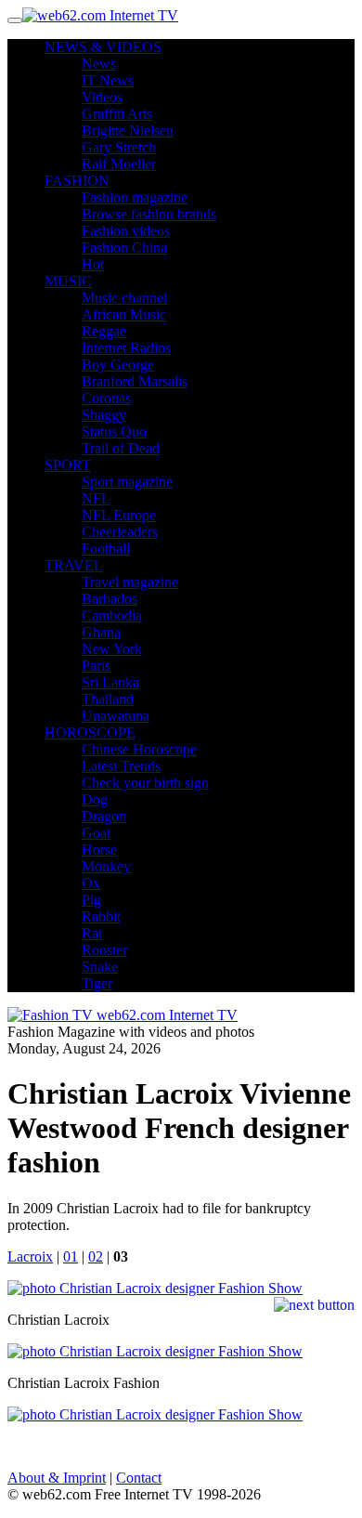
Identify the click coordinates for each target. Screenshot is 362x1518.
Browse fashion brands (149, 214)
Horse (99, 849)
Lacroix (30, 1256)
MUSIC (68, 281)
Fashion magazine (134, 197)
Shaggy (104, 415)
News (99, 64)
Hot (93, 264)
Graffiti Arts (117, 114)
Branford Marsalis (134, 381)
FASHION (77, 181)
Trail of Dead (121, 448)
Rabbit (101, 916)
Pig (91, 900)
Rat (92, 933)
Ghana (101, 632)
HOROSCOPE (90, 732)
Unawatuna (115, 716)
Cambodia (112, 615)
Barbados (109, 599)
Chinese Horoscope (139, 749)
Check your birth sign (145, 783)
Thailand (108, 699)
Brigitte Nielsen (128, 130)
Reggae (104, 331)
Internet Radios (126, 348)
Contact (139, 1477)
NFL (96, 498)
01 (70, 1256)
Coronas (106, 398)
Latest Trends (121, 766)
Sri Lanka (110, 682)
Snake (100, 967)
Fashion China (124, 247)
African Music (124, 314)
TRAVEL (74, 565)
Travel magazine (130, 582)
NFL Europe (119, 515)
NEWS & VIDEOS (103, 47)
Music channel (124, 298)
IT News (108, 80)
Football (106, 548)
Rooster (104, 950)
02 (95, 1256)
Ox (91, 883)
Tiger (97, 983)
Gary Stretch (119, 147)
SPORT (68, 465)
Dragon (104, 816)
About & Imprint (56, 1477)
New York (112, 649)
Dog (95, 799)
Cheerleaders (120, 532)
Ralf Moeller (119, 164)
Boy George (118, 365)
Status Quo (114, 431)
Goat (96, 833)
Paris (96, 666)
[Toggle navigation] (14, 20)
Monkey (106, 866)
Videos (102, 97)
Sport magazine (127, 482)
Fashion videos (126, 231)
